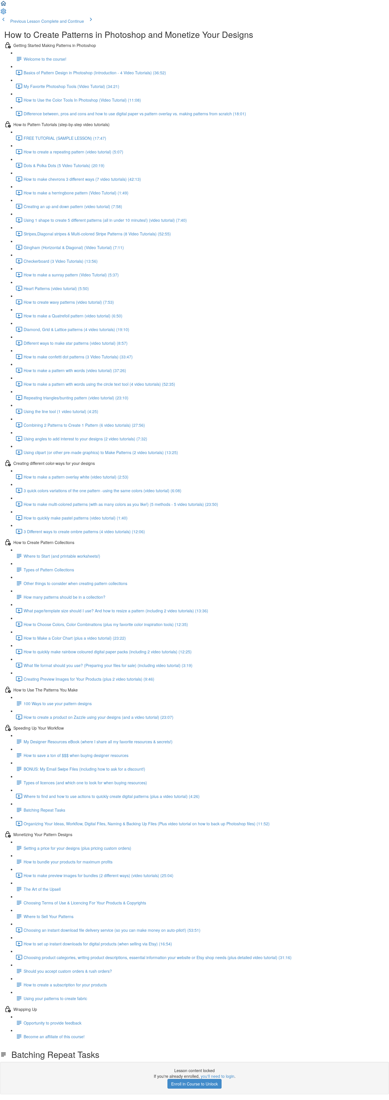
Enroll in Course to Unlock (194, 1084)
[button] (3, 5)
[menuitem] (3, 13)
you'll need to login (217, 1076)
